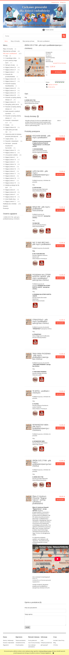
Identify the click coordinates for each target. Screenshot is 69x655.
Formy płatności (32, 640)
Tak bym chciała (10, 65)
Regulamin (6, 645)
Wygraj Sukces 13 (10, 159)
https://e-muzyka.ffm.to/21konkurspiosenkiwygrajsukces (41, 580)
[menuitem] (6, 41)
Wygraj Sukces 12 (10, 152)
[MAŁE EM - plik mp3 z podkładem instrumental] (29, 209)
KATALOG (47, 588)
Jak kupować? (44, 645)
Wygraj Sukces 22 (10, 90)
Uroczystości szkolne (11, 155)
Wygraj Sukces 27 (10, 70)
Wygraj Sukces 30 (10, 95)
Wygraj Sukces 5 (10, 171)
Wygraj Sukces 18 (10, 178)
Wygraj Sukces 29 (10, 88)
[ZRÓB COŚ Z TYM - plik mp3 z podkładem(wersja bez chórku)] (29, 463)
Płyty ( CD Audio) (8, 49)
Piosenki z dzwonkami (11, 141)
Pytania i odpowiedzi (8, 642)
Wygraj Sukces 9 (10, 194)
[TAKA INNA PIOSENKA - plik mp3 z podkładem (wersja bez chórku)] (29, 356)
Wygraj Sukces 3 (10, 162)
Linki (42, 640)
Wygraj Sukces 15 (10, 150)
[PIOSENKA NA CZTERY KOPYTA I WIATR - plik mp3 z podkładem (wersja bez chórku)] (29, 277)
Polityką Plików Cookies (45, 651)
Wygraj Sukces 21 (10, 81)
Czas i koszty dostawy (34, 642)
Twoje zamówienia (20, 640)
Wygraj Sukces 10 (10, 197)
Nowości (5, 206)
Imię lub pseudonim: (31, 607)
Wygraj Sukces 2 (10, 157)
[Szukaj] (64, 36)
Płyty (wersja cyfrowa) (9, 51)
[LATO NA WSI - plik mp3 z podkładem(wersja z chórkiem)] (29, 173)
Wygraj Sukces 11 (10, 201)
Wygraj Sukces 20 (10, 192)
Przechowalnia (19, 645)
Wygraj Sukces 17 (10, 173)
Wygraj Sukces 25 (10, 102)
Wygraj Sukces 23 (10, 67)
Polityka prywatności (46, 642)
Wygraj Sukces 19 (10, 183)
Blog (54, 642)
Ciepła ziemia (9, 139)
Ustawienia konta (20, 642)
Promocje (6, 208)
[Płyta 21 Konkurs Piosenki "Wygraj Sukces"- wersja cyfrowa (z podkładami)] (29, 498)
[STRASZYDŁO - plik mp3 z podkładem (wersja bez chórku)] (29, 322)
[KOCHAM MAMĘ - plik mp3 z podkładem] (29, 138)
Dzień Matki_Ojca (10, 199)
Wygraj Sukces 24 (10, 93)
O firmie (55, 645)
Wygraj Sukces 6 (10, 176)
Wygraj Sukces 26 (10, 127)
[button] (52, 84)
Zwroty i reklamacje (8, 640)
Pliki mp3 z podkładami (10, 53)
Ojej (6, 56)
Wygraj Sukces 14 (10, 164)
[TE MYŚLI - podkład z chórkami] (29, 393)
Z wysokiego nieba (10, 58)
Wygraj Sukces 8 (10, 190)
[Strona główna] (34, 15)
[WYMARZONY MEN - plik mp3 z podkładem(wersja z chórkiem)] (29, 427)
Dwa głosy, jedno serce (12, 104)
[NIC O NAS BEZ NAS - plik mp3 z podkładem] (29, 245)
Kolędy (7, 125)
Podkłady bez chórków (9, 204)
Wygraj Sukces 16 (10, 169)
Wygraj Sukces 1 (10, 72)
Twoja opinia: (29, 614)
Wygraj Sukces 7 (10, 180)
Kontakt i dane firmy (58, 640)
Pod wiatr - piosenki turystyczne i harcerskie (11, 146)
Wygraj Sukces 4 (10, 166)
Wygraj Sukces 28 (10, 79)
